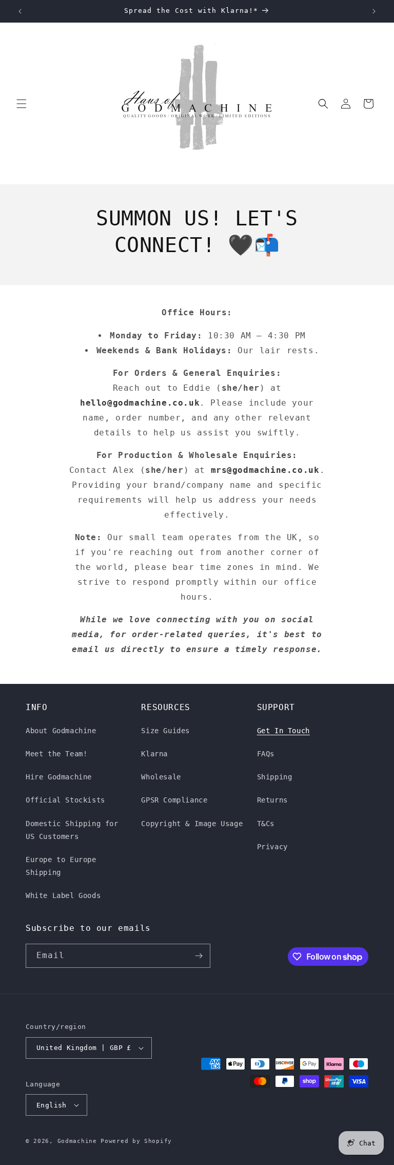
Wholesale (161, 777)
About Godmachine (61, 731)
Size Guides (165, 731)
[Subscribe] (198, 956)
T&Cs (265, 823)
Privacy (272, 847)
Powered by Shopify (136, 1141)
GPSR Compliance (174, 800)
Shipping (274, 777)
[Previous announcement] (20, 11)
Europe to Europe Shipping (61, 865)
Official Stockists (65, 800)
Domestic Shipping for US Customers (72, 830)
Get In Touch (283, 731)
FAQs (265, 754)
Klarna (154, 754)
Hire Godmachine (59, 777)
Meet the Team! (56, 754)
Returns (272, 800)
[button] (21, 103)
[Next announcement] (374, 11)
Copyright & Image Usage (192, 823)
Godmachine (77, 1141)
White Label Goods (63, 895)
